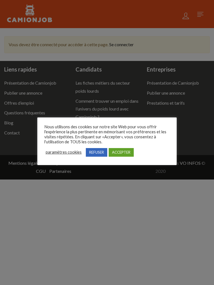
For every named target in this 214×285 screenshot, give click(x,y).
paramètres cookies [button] (64, 152)
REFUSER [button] (96, 152)
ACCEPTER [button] (121, 152)
